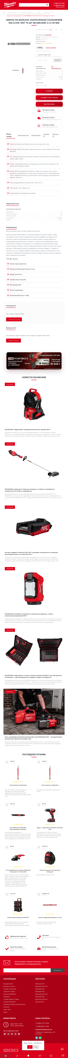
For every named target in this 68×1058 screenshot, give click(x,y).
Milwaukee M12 (40, 984)
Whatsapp (40, 1038)
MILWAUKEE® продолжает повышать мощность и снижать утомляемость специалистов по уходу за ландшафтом (30, 490)
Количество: (39, 82)
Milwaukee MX (39, 1002)
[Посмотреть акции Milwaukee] (34, 360)
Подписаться (57, 970)
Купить (57, 60)
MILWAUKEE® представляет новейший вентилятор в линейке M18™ (27, 429)
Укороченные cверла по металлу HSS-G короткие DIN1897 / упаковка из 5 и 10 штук (28, 14)
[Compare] (62, 29)
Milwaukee (48, 35)
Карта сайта (7, 1009)
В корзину (49, 91)
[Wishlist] (56, 29)
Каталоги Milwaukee (9, 994)
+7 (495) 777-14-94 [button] (42, 1023)
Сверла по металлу (49, 12)
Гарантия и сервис (48, 125)
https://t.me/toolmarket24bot (4, 1034)
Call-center (45, 935)
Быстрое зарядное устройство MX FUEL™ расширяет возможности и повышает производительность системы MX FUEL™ (31, 553)
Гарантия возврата (16, 947)
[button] (59, 3)
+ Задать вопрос (13, 341)
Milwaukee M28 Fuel (41, 999)
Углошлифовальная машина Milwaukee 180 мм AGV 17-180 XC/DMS (18, 871)
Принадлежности (12, 12)
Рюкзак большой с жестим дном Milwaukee (50, 871)
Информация (36, 135)
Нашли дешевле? (51, 47)
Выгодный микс (8, 984)
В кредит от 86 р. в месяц (49, 97)
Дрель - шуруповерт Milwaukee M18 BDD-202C (50, 828)
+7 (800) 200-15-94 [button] (42, 1026)
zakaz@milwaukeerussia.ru (43, 1029)
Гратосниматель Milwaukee (18, 785)
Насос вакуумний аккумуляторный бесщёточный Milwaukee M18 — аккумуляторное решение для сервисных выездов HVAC (33, 738)
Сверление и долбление (26, 12)
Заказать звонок (60, 7)
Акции (5, 1012)
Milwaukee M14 (40, 989)
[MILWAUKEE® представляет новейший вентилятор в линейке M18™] (34, 404)
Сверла (38, 12)
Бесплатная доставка (49, 947)
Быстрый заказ (49, 104)
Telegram (36, 1038)
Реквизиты (6, 996)
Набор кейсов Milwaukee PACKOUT (18, 917)
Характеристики (23, 135)
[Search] (47, 5)
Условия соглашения (9, 989)
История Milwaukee (9, 1002)
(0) (51, 29)
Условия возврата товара (11, 999)
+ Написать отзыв (14, 319)
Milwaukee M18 (40, 991)
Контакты (6, 1007)
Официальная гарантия (18, 936)
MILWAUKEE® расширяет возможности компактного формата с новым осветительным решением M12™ (29, 615)
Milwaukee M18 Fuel (41, 994)
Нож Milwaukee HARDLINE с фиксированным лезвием (18, 828)
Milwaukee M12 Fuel (41, 986)
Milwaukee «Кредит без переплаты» (14, 1004)
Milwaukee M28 (40, 996)
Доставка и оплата (48, 110)
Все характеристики (56, 67)
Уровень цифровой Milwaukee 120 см (50, 917)
